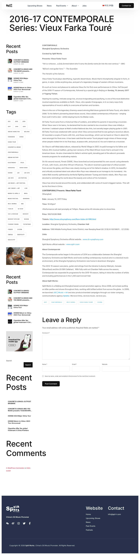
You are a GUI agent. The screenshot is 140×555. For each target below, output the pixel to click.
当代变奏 (99, 302)
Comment (46, 333)
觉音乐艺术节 (11, 239)
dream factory (13, 157)
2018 (16, 126)
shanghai (26, 198)
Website (104, 364)
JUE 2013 (11, 178)
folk (22, 162)
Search (9, 361)
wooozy (26, 214)
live (25, 188)
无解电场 (10, 234)
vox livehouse (13, 214)
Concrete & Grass (14, 147)
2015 (16, 121)
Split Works (70, 302)
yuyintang (27, 224)
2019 (24, 126)
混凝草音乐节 (20, 234)
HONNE (10, 172)
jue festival (22, 178)
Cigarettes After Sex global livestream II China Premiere (23, 98)
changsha (11, 136)
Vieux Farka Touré (86, 302)
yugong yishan (13, 224)
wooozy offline (14, 219)
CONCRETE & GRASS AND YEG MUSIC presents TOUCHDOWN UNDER (23, 70)
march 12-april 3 (14, 193)
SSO (22, 203)
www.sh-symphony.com (93, 239)
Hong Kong (23, 167)
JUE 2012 (27, 172)
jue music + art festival (16, 183)
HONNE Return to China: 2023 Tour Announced (22, 88)
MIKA (25, 193)
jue (18, 172)
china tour (12, 142)
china (21, 136)
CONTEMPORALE (56, 302)
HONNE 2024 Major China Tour (21, 79)
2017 (45, 302)
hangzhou (11, 167)
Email (74, 364)
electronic (12, 162)
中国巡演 (10, 229)
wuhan (26, 219)
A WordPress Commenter (15, 468)
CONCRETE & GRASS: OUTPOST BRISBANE (21, 61)
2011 (9, 121)
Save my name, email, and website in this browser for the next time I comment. (70, 376)
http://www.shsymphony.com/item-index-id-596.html (73, 219)
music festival (13, 198)
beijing (26, 131)
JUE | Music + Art (60, 292)
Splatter (66, 296)
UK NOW (20, 208)
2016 (24, 121)
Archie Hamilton (14, 131)
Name (44, 364)
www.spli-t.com (72, 244)
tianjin (10, 208)
